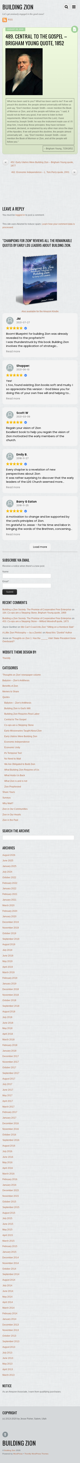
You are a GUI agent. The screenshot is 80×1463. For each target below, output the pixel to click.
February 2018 (9, 1045)
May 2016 (7, 1162)
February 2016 (9, 1179)
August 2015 (8, 1213)
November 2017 (10, 1062)
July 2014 (7, 1285)
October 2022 (9, 877)
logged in (20, 215)
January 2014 (9, 1319)
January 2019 (9, 983)
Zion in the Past (10, 820)
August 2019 (8, 944)
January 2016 (9, 1185)
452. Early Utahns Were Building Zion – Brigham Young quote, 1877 (39, 164)
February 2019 (9, 978)
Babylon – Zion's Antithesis (15, 680)
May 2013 (7, 1363)
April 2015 (7, 1235)
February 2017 (9, 1112)
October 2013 (9, 1335)
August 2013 (8, 1347)
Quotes (6, 697)
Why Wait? (7, 803)
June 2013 (7, 1358)
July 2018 (7, 1017)
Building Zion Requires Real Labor (21, 714)
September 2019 (10, 939)
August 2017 (8, 1078)
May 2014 (7, 1296)
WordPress (18, 1454)
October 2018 (9, 1000)
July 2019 (7, 950)
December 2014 (10, 1257)
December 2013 (10, 1324)
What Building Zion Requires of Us (21, 769)
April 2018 (7, 1034)
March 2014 (8, 1308)
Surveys (6, 797)
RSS (10, 19)
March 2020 (8, 905)
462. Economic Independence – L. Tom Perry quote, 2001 (43, 172)
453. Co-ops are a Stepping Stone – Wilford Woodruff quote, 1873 (35, 621)
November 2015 (10, 1196)
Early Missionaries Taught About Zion (23, 730)
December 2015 (10, 1190)
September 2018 (10, 1006)
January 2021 (9, 899)
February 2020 (9, 911)
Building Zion (9, 1450)
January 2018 (9, 1051)
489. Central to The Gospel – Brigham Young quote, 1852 (36, 39)
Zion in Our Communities (15, 809)
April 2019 (7, 967)
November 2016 (10, 1129)
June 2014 (7, 1291)
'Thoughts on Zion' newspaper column (21, 675)
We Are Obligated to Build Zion (19, 764)
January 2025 (9, 866)
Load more (40, 547)
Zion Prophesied (12, 786)
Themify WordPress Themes (36, 1454)
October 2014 (9, 1269)
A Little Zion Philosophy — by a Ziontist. (22, 632)
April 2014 (7, 1302)
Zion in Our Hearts (11, 814)
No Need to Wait (12, 758)
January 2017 (9, 1117)
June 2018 (7, 1023)
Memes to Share (10, 691)
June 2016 (7, 1157)
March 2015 (8, 1241)
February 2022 (9, 883)
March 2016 (8, 1173)
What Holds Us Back (14, 775)
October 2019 (9, 933)
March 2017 (8, 1106)
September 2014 (10, 1274)
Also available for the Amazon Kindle (40, 311)
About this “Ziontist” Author (59, 632)
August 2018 (8, 1011)
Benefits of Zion (10, 686)
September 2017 (10, 1073)
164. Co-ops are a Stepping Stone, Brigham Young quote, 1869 (34, 612)
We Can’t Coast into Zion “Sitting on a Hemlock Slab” (47, 627)
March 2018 (8, 1039)
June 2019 (7, 955)
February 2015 (9, 1246)
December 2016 (10, 1123)
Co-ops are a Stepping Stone (19, 725)
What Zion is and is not (15, 781)
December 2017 (10, 1056)
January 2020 (9, 916)
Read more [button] (13, 351)
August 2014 (8, 1280)
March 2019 (8, 972)
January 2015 (9, 1252)
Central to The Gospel (15, 719)
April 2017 (7, 1101)
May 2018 (7, 1028)
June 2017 (7, 1090)
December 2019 (10, 922)
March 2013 (8, 1375)
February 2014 (9, 1313)
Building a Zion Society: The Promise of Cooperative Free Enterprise (36, 609)
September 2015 (10, 1207)
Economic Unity (12, 747)
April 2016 (7, 1168)
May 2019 (7, 961)
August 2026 (8, 855)
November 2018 (10, 995)
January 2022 (9, 888)
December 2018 (10, 989)
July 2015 (7, 1218)
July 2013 (7, 1352)
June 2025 (7, 860)
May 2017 (7, 1095)
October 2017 (9, 1067)
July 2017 (7, 1084)
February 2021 (9, 894)
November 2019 (10, 927)
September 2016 (10, 1140)
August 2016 (8, 1145)
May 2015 (7, 1229)
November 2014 (10, 1263)
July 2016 (7, 1151)
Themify (6, 658)
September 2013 (10, 1341)
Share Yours (8, 792)
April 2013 (7, 1369)
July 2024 (7, 872)
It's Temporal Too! (13, 753)
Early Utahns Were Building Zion (20, 736)
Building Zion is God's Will (17, 708)
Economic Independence (17, 742)
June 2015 (7, 1224)
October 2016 (9, 1134)
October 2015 (9, 1201)
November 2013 (10, 1330)
